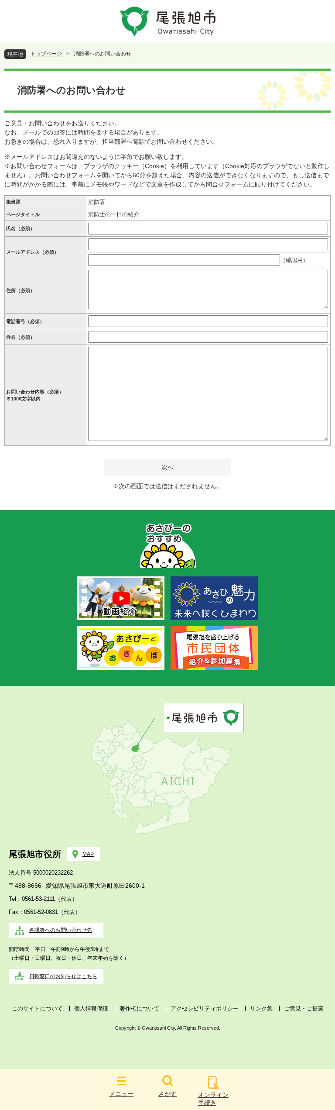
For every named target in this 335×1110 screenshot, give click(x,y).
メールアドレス (32, 252)
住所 (20, 290)
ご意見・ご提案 (304, 1008)
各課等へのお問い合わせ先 (60, 930)
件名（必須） (20, 337)
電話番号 (25, 321)
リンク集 (261, 1008)
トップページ (46, 54)
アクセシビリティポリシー (205, 1008)
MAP (88, 854)
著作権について (139, 1008)
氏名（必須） (20, 228)
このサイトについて (37, 1008)
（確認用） (294, 260)
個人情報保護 (91, 1008)
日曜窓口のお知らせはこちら (63, 976)
